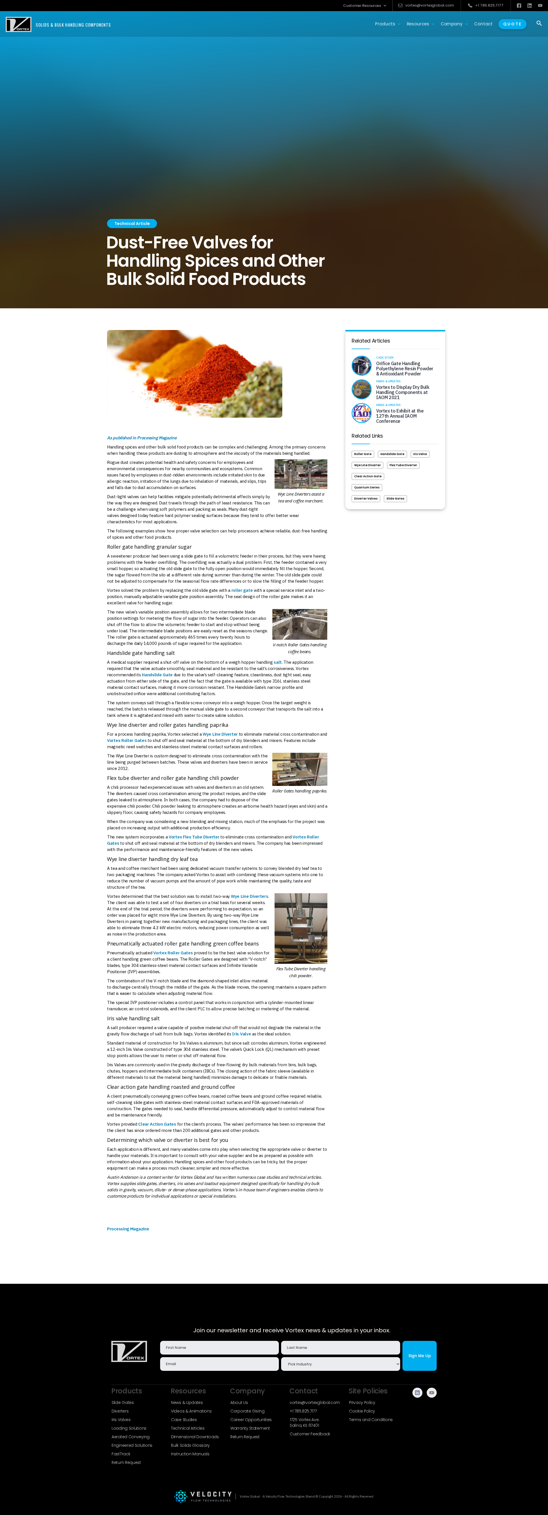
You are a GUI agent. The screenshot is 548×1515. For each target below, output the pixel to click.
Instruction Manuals (190, 1454)
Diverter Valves (366, 498)
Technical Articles (188, 1428)
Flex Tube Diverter (403, 465)
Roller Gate (363, 454)
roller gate (242, 590)
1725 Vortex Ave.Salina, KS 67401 (304, 1422)
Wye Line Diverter (220, 734)
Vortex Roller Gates (126, 740)
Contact (483, 24)
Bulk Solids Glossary (190, 1445)
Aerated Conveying (131, 1437)
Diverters (120, 1411)
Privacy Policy (362, 1402)
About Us (239, 1402)
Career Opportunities (251, 1420)
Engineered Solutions (132, 1445)
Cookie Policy (362, 1411)
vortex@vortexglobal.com (315, 1402)
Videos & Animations (191, 1411)
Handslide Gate (157, 674)
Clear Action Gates (157, 1124)
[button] (364, 5)
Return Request (126, 1462)
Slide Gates (395, 498)
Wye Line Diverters (249, 896)
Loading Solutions (129, 1428)
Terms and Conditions (371, 1420)
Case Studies (184, 1420)
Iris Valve (241, 1034)
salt (278, 662)
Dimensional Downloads (195, 1437)
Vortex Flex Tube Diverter (194, 837)
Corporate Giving (247, 1411)
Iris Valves (121, 1420)
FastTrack (121, 1454)
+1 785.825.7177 (303, 1411)
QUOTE (512, 24)
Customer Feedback (310, 1434)
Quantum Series (367, 487)
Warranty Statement (250, 1428)
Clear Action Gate (368, 476)
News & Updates (187, 1402)
